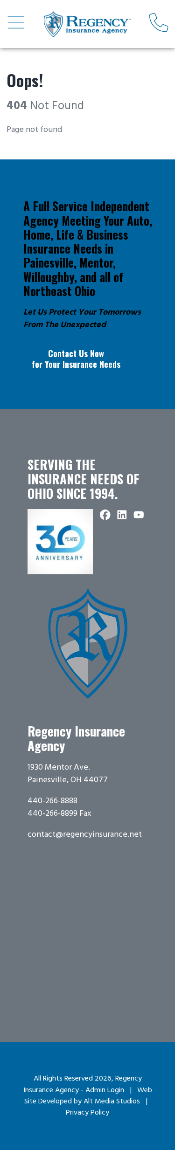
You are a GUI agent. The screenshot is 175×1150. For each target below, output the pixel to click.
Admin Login (104, 1090)
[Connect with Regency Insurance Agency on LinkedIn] (122, 515)
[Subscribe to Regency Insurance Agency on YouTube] (139, 515)
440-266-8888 (52, 801)
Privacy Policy (87, 1113)
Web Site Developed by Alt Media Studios (88, 1096)
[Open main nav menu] (16, 24)
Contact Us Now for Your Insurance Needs (76, 358)
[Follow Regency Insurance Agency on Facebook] (105, 515)
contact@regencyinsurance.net (85, 834)
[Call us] (158, 24)
